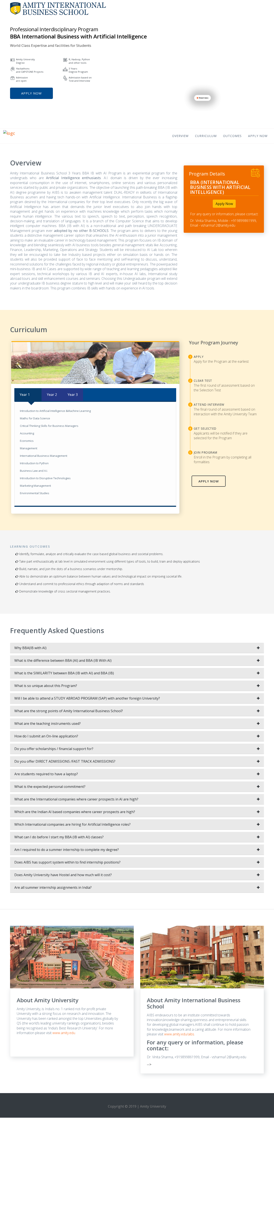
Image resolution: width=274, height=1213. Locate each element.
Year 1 (25, 394)
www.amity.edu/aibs (179, 1034)
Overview (180, 136)
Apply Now (31, 93)
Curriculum (206, 136)
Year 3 (73, 394)
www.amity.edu (63, 1032)
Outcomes (232, 136)
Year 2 (52, 394)
